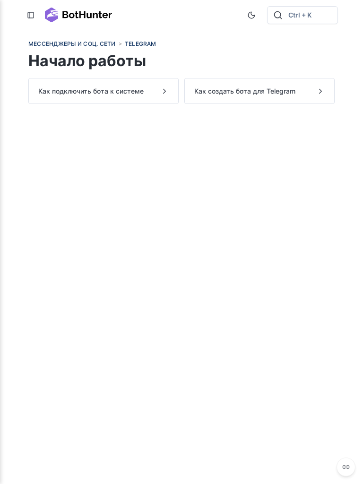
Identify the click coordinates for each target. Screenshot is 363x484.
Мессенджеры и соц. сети (72, 43)
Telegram (140, 43)
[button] (302, 15)
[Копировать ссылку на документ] (346, 467)
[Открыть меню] (30, 15)
